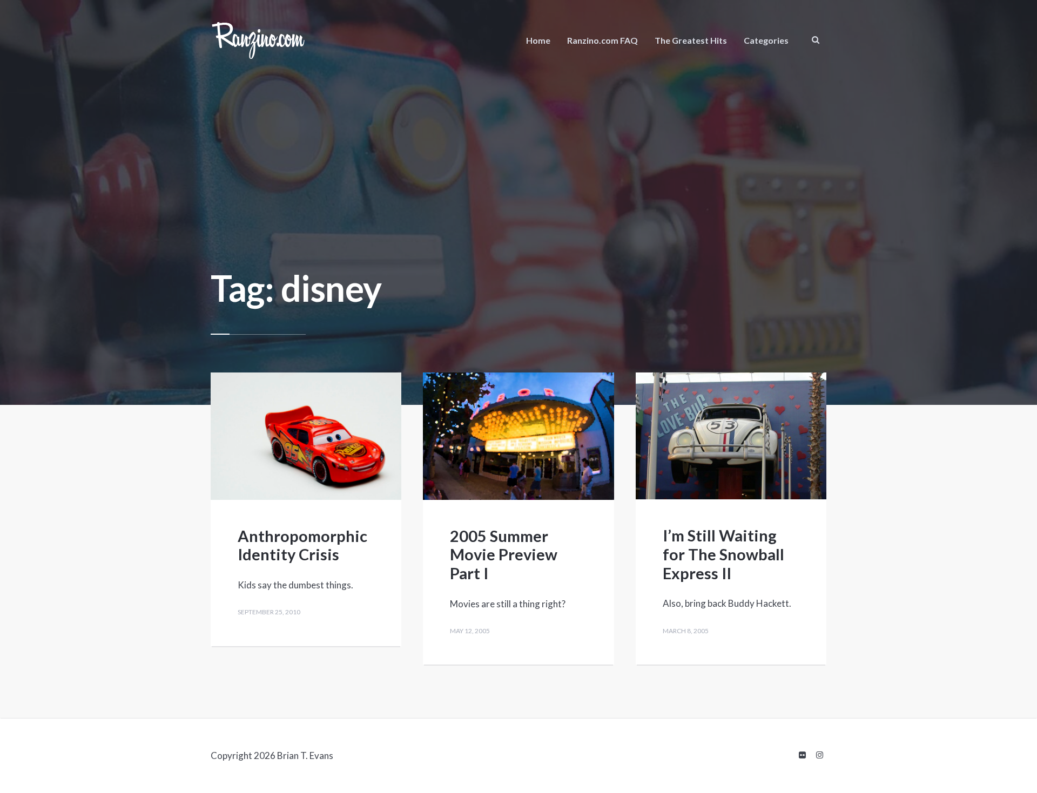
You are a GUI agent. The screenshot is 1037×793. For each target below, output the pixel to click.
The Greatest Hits (691, 40)
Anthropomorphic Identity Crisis (302, 545)
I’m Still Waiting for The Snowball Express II (723, 554)
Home (538, 40)
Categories (766, 40)
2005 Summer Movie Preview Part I (503, 554)
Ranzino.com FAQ (602, 40)
